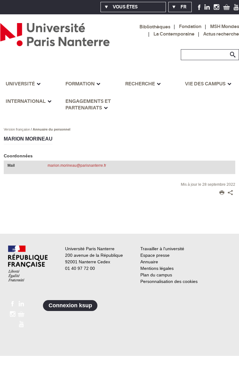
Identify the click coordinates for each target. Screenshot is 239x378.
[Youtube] (236, 7)
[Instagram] (216, 7)
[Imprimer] (221, 193)
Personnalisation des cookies (169, 281)
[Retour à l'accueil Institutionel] (28, 263)
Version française (17, 129)
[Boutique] (226, 7)
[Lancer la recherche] (233, 55)
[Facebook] (199, 7)
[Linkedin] (207, 7)
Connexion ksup (70, 305)
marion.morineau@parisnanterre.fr (77, 165)
